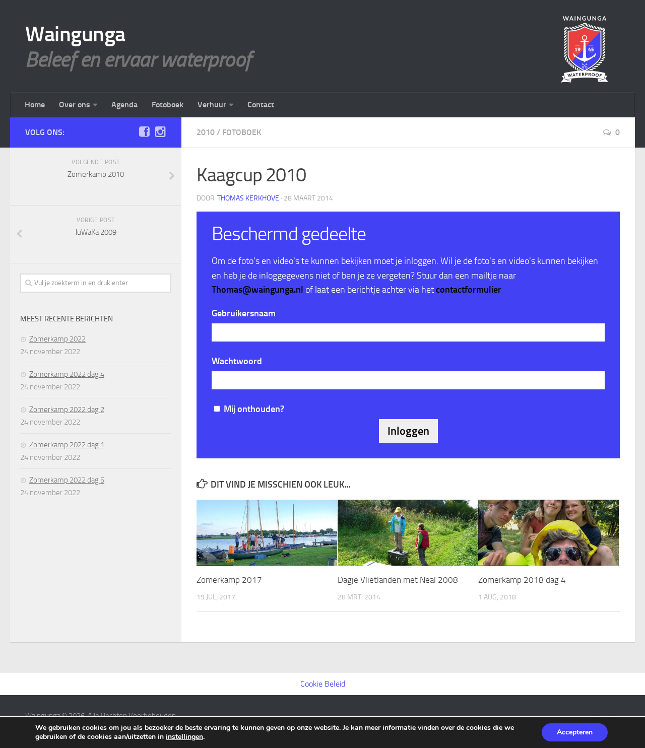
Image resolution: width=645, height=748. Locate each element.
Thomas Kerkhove (248, 198)
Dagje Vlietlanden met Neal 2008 (398, 580)
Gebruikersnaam (244, 313)
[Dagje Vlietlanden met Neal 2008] (408, 533)
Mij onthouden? (254, 409)
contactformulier (468, 289)
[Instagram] (160, 132)
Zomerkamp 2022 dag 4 (66, 374)
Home (35, 104)
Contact (260, 104)
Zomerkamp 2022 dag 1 (66, 444)
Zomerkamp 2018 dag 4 (522, 580)
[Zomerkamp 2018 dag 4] (548, 533)
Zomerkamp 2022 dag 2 (66, 409)
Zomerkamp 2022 (57, 339)
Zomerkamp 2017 (229, 580)
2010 (206, 132)
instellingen (184, 736)
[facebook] (144, 132)
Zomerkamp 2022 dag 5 (66, 480)
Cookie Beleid (322, 684)
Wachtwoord (237, 361)
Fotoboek (167, 104)
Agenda (124, 104)
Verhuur (212, 104)
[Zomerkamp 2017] (267, 533)
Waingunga (75, 34)
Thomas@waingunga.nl (257, 289)
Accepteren (575, 732)
